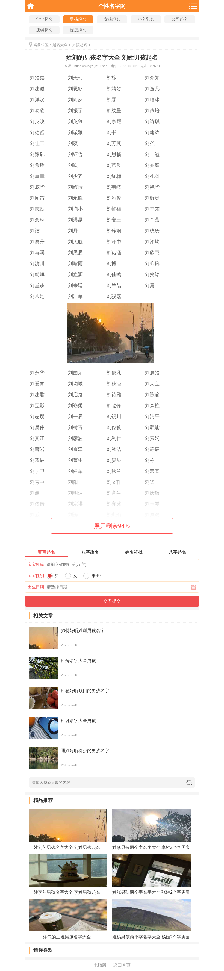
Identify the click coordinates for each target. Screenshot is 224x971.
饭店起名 (78, 30)
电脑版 (100, 965)
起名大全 (60, 45)
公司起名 (180, 19)
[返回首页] (31, 6)
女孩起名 (112, 19)
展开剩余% (112, 526)
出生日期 (36, 587)
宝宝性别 (36, 575)
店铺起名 (44, 30)
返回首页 (122, 965)
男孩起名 (78, 19)
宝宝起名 (44, 19)
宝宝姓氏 (36, 564)
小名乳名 (146, 19)
